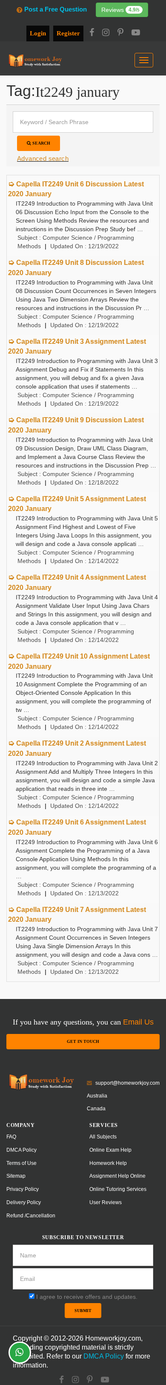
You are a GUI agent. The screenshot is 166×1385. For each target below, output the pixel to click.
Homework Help (108, 1163)
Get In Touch (83, 1041)
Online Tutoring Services (117, 1189)
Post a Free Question (55, 9)
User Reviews (105, 1202)
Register (68, 33)
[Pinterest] (120, 33)
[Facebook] (91, 33)
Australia (97, 1096)
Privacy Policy (22, 1189)
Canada (96, 1109)
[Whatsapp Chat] (20, 1352)
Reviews (120, 9)
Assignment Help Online (117, 1176)
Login (38, 33)
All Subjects (103, 1137)
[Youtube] (135, 33)
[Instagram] (106, 33)
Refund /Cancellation (30, 1216)
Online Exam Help (110, 1150)
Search (40, 143)
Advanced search (43, 158)
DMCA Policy (21, 1150)
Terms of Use (21, 1163)
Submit (83, 1310)
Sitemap (16, 1176)
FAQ (11, 1137)
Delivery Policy (23, 1202)
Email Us (138, 1022)
